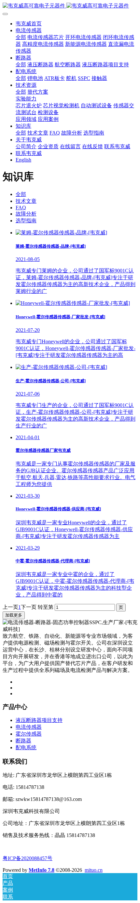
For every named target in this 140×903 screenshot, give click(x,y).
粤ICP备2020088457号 (27, 858)
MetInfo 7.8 (41, 870)
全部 (21, 37)
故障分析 (26, 213)
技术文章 (26, 201)
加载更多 (13, 615)
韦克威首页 (29, 23)
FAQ (21, 207)
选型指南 (26, 220)
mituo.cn (94, 870)
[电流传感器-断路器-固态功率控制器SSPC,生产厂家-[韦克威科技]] (70, 6)
